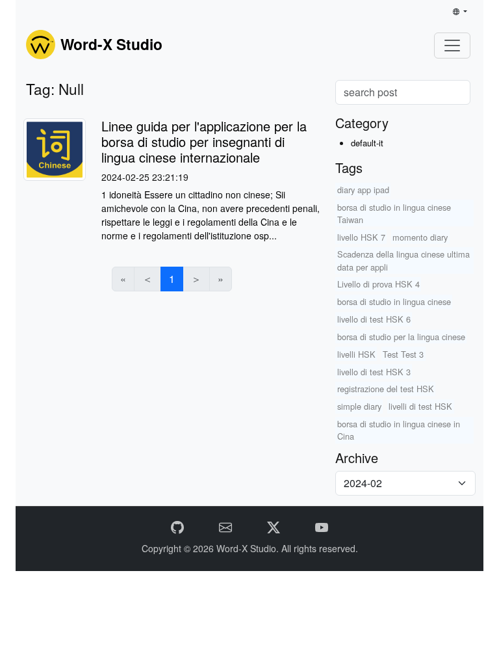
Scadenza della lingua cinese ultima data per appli (403, 260)
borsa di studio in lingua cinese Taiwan (394, 213)
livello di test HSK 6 (374, 319)
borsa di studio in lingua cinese (394, 301)
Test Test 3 (403, 354)
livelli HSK (356, 354)
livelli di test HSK (420, 406)
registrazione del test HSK (385, 388)
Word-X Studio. (248, 548)
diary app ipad (363, 189)
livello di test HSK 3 (374, 372)
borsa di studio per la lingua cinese (401, 336)
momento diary (420, 237)
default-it (367, 143)
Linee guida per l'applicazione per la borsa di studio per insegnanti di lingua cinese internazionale (204, 141)
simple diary (359, 406)
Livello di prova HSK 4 (378, 284)
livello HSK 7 (361, 237)
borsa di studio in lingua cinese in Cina (398, 430)
